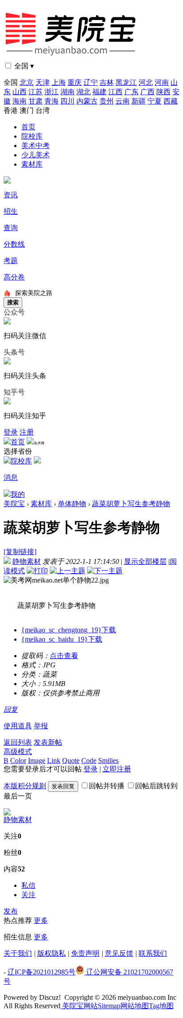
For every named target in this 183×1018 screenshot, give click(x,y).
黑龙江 (126, 82)
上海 (59, 82)
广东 (131, 92)
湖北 (83, 92)
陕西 (163, 92)
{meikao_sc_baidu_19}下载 (61, 639)
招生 (11, 211)
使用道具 (18, 726)
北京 (27, 82)
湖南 (67, 92)
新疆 (138, 101)
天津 (43, 82)
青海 (51, 101)
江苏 (35, 92)
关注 (28, 894)
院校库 (32, 136)
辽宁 (91, 82)
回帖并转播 (106, 786)
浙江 (51, 92)
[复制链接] (20, 551)
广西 (147, 92)
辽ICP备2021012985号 (42, 972)
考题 (11, 260)
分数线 (14, 244)
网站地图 (134, 1006)
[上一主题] (67, 571)
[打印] (37, 571)
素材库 (32, 164)
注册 (27, 432)
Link (53, 760)
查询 (11, 228)
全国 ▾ (24, 66)
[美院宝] (72, 59)
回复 (11, 709)
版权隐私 (51, 953)
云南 (122, 101)
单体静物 (72, 503)
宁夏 (154, 101)
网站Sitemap (102, 1006)
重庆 (75, 82)
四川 (67, 101)
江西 (115, 92)
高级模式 (18, 751)
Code (88, 760)
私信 (28, 885)
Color (18, 760)
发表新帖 (48, 742)
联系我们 (153, 953)
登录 (11, 432)
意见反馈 (119, 953)
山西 (19, 92)
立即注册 (117, 769)
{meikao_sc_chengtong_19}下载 (68, 630)
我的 (18, 494)
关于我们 (18, 953)
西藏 (170, 101)
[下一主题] (105, 571)
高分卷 (14, 277)
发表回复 (63, 786)
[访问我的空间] (7, 813)
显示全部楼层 (145, 561)
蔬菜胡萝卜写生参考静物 (131, 503)
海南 (19, 101)
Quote (71, 760)
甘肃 (35, 101)
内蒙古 (87, 101)
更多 (41, 920)
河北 (146, 82)
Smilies (108, 760)
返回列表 (18, 742)
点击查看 (64, 655)
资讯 (11, 195)
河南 (162, 82)
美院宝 (14, 503)
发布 (11, 911)
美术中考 (35, 145)
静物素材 (26, 561)
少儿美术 (35, 155)
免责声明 (85, 953)
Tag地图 (161, 1006)
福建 (99, 92)
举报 (41, 726)
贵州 (106, 101)
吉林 (106, 82)
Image (36, 760)
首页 (28, 127)
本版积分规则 (25, 786)
